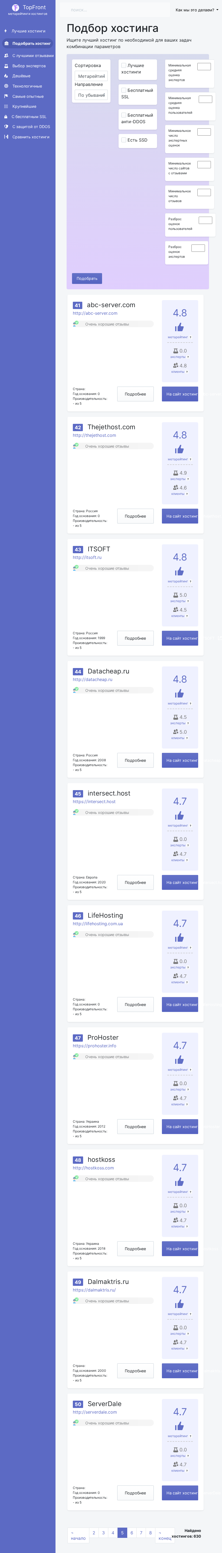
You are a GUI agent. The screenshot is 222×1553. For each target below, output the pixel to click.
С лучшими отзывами (32, 55)
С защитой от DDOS (30, 126)
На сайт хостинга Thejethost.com (182, 516)
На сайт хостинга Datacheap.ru (182, 760)
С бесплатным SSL (29, 116)
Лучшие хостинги (28, 31)
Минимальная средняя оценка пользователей (180, 105)
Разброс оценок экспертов (176, 252)
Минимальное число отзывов (179, 196)
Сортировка (88, 65)
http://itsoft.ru (87, 557)
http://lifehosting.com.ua (98, 923)
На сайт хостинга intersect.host (182, 882)
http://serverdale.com (95, 1412)
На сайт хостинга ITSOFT (182, 638)
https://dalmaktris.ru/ (94, 1290)
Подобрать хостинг (31, 43)
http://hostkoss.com (93, 1167)
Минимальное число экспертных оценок (179, 138)
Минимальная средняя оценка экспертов (179, 72)
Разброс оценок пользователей (180, 224)
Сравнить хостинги (30, 137)
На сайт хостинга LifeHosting (182, 1004)
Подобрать (87, 278)
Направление (89, 84)
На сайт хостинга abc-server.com (182, 394)
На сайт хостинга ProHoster (182, 1126)
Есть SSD (138, 140)
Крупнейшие (23, 106)
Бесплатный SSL (137, 93)
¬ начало (78, 1535)
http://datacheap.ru (92, 679)
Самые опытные (27, 96)
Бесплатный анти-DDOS (137, 118)
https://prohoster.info (94, 1045)
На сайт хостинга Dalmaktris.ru (182, 1370)
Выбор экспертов (28, 65)
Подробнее (135, 394)
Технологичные (26, 86)
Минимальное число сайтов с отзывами (179, 168)
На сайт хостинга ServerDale (182, 1493)
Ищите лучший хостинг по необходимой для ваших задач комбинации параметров (129, 43)
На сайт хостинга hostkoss (182, 1248)
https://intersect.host (94, 801)
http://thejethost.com (94, 435)
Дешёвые (20, 75)
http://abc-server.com (95, 313)
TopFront (27, 10)
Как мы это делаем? (195, 10)
